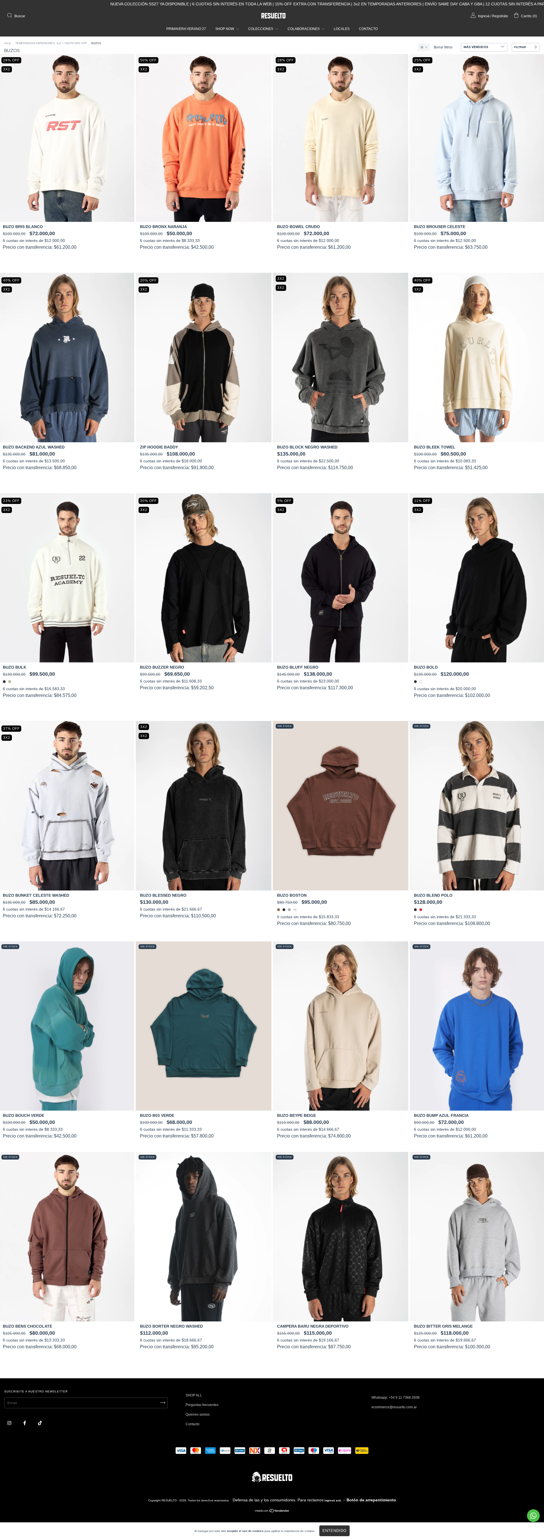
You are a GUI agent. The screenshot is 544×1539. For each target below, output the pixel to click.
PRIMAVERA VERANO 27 (186, 29)
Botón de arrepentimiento (371, 1500)
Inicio (7, 43)
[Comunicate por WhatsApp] (533, 1515)
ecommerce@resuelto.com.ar (394, 1407)
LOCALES (342, 29)
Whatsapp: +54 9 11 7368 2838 (395, 1398)
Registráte (500, 16)
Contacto (192, 1424)
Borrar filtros (443, 47)
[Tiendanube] (272, 1511)
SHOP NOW (225, 29)
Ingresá (484, 16)
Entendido (334, 1531)
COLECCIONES (261, 29)
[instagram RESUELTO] (9, 1423)
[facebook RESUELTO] (25, 1423)
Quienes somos (198, 1414)
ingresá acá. (333, 1500)
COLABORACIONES (304, 29)
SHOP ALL (194, 1395)
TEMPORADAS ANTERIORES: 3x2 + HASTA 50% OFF (51, 43)
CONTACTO (368, 29)
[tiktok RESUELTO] (40, 1423)
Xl (421, 47)
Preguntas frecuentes (202, 1405)
